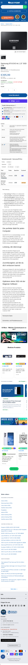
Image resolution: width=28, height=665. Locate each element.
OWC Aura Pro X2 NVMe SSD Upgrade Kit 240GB (13, 542)
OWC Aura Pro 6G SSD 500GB (8, 554)
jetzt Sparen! (14, 468)
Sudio (20, 459)
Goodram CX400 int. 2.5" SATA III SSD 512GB (12, 547)
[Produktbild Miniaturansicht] (3, 57)
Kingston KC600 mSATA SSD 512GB (10, 527)
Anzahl (2, 86)
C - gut (17, 166)
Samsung (4, 463)
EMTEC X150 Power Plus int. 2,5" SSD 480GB (12, 533)
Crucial (17, 374)
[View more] (14, 423)
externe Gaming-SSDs (6, 517)
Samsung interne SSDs (6, 503)
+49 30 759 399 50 (8, 621)
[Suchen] (25, 7)
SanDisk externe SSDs (6, 519)
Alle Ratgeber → (23, 381)
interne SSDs (9, 24)
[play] (14, 337)
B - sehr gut (10, 166)
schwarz (9, 161)
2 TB (10, 164)
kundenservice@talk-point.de (8, 624)
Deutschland (13, 645)
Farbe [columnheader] (10, 170)
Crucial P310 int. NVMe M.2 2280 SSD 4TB (20, 370)
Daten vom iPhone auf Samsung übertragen (12, 573)
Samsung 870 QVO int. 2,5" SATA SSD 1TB (12, 545)
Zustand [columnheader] (23, 170)
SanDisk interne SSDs (6, 507)
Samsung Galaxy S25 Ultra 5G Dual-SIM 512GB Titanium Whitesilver (7, 459)
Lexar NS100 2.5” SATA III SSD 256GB (10, 538)
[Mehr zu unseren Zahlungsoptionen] (15, 105)
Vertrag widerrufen (8, 640)
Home (2, 24)
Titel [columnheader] (2, 170)
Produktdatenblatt (11, 454)
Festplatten (4, 510)
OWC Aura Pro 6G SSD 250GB (8, 549)
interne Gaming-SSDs (6, 514)
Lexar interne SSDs (5, 505)
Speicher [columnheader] (16, 170)
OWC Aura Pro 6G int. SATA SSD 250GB (11, 552)
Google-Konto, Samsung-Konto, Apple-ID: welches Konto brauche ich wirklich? (13, 580)
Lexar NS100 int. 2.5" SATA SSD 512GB (11, 535)
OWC (3, 373)
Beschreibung (6, 189)
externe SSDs (4, 512)
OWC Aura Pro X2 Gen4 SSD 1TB (7, 369)
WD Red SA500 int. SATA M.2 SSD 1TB (11, 540)
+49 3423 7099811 (8, 634)
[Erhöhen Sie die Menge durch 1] (14, 90)
